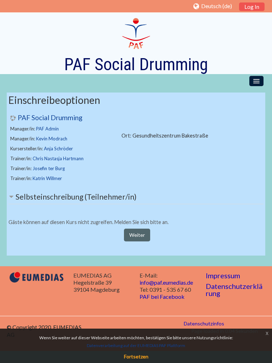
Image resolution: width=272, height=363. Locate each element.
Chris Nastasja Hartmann (58, 158)
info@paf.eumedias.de (166, 282)
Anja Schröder (58, 148)
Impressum (223, 275)
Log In (251, 7)
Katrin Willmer (47, 178)
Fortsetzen (136, 356)
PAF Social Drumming (50, 117)
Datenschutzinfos (204, 323)
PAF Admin (47, 129)
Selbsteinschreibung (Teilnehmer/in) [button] (76, 196)
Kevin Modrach (51, 138)
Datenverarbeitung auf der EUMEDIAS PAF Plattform (136, 345)
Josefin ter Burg (49, 168)
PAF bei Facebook (162, 296)
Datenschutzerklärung (234, 289)
